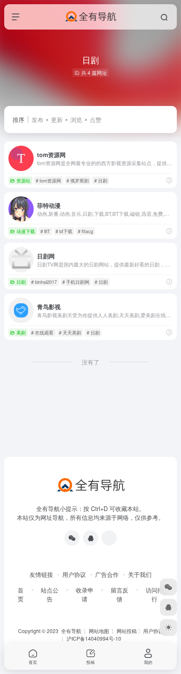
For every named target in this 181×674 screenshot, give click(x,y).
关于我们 (140, 574)
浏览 (76, 119)
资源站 (23, 180)
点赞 (95, 119)
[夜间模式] (168, 627)
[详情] (169, 180)
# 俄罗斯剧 (78, 180)
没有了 (90, 362)
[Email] (109, 538)
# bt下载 (64, 231)
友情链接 (41, 574)
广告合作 (107, 574)
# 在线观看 (42, 332)
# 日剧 (100, 180)
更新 (57, 119)
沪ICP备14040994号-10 (94, 638)
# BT (45, 231)
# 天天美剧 (70, 332)
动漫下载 (25, 231)
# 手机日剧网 (75, 281)
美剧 (21, 332)
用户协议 (74, 574)
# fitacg (85, 231)
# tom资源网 (48, 180)
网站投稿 (127, 630)
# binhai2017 (44, 281)
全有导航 (72, 630)
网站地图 (99, 630)
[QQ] (90, 538)
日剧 (21, 281)
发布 (37, 119)
